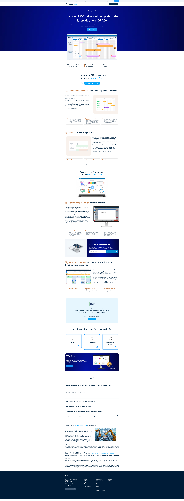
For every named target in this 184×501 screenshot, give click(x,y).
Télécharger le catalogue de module (112, 251)
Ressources (99, 4)
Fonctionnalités (81, 4)
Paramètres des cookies (71, 488)
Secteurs (88, 4)
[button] (92, 11)
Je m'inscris (116, 1)
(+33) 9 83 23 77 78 (69, 483)
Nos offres (94, 4)
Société (105, 4)
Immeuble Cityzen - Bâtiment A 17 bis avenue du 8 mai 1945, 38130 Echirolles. (71, 479)
